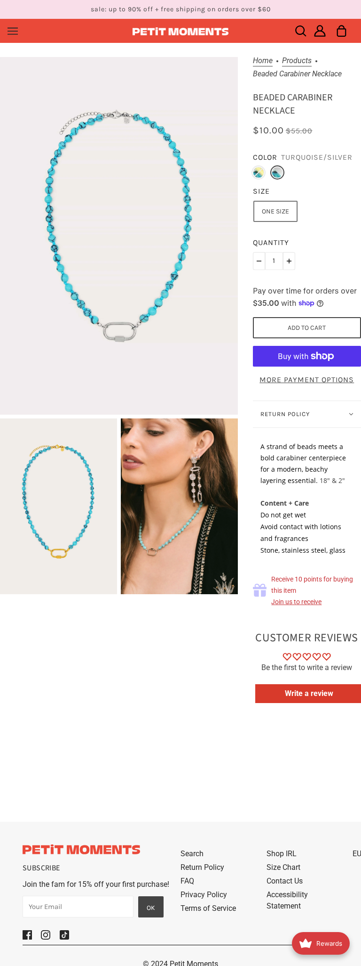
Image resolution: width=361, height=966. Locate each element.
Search (192, 853)
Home (263, 61)
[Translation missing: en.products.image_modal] (119, 235)
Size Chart (283, 867)
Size (261, 191)
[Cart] (341, 31)
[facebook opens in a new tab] (27, 934)
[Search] (300, 31)
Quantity (271, 242)
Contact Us (285, 880)
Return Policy (202, 867)
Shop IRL (282, 853)
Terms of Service (208, 908)
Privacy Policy (203, 894)
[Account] (320, 31)
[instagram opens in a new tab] (45, 934)
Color (265, 157)
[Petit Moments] (181, 30)
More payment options (306, 379)
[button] (259, 261)
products (297, 61)
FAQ (187, 880)
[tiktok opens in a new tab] (64, 934)
